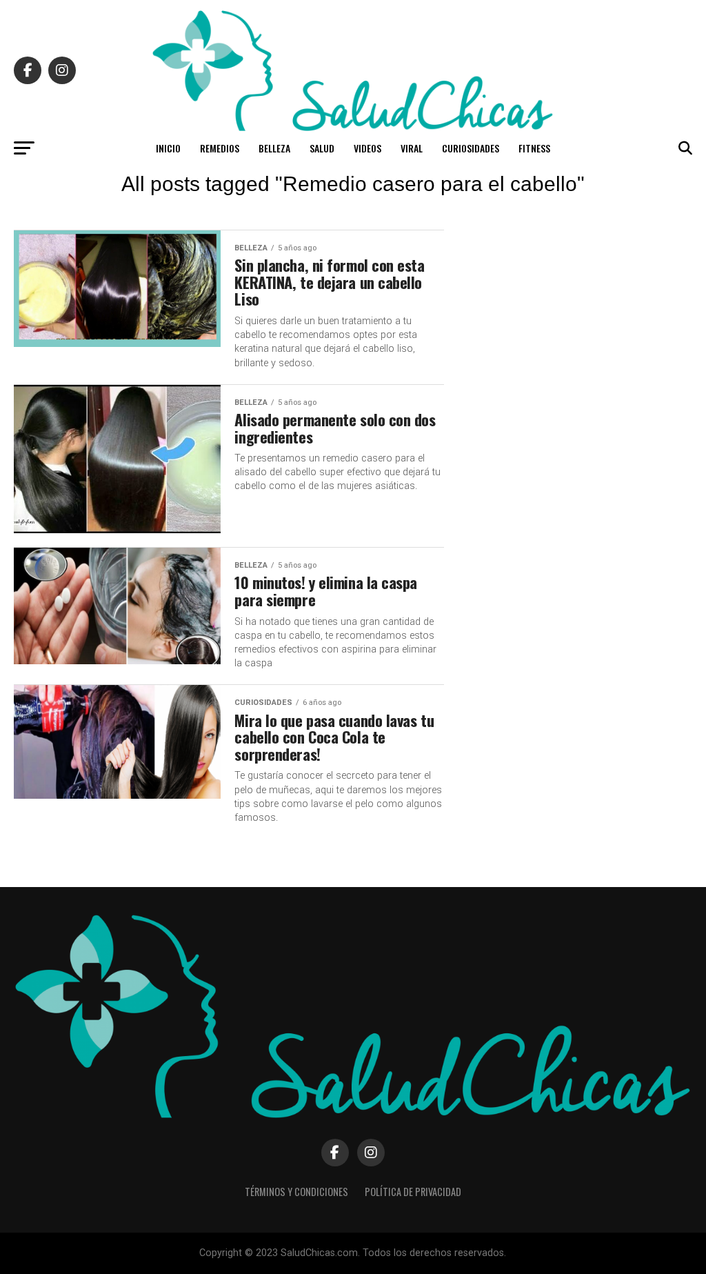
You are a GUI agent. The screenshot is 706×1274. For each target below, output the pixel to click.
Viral (412, 148)
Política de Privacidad (413, 1191)
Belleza (274, 148)
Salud (322, 148)
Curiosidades (470, 148)
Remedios (219, 148)
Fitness (534, 148)
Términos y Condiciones (296, 1191)
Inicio (168, 148)
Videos (367, 148)
